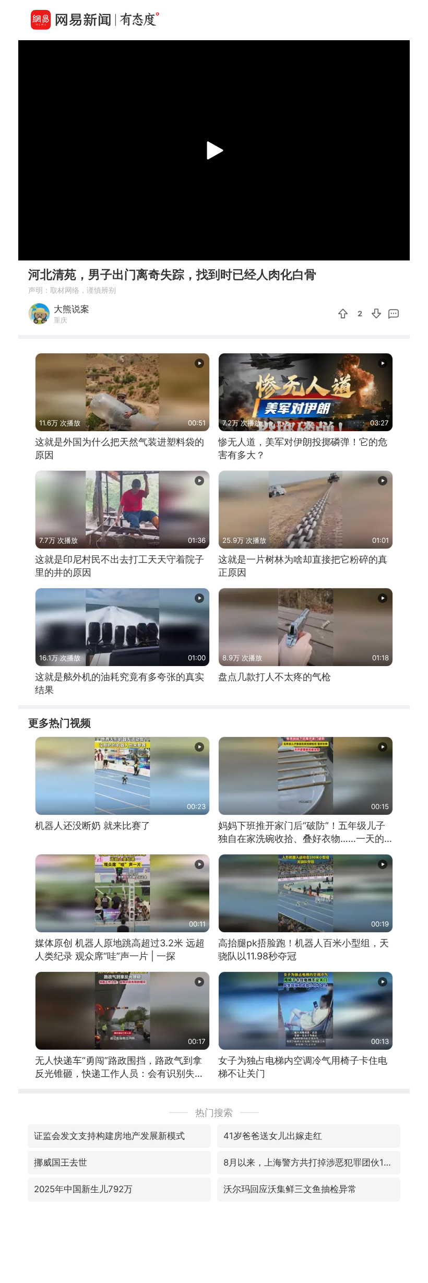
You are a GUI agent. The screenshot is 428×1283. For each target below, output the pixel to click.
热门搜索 (214, 1112)
